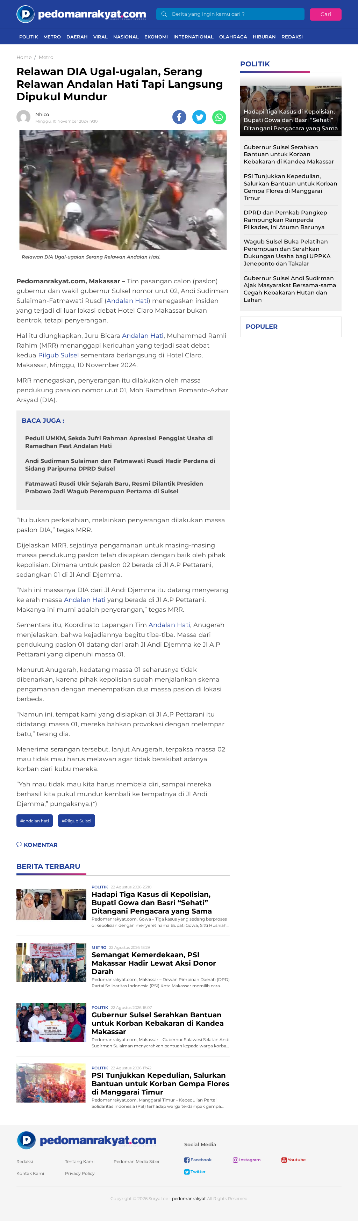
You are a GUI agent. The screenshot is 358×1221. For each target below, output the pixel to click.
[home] (86, 1139)
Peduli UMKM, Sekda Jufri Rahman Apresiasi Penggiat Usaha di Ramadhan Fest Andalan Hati (119, 442)
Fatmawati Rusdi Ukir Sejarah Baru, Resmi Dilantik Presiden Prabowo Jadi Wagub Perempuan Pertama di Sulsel (114, 487)
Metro (52, 36)
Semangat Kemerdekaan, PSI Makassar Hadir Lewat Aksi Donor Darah (154, 963)
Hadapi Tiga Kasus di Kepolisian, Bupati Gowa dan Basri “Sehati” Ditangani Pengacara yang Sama (152, 902)
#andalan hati (34, 820)
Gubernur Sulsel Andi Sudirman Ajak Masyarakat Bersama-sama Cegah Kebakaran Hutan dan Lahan (290, 289)
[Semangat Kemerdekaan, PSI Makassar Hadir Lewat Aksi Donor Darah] (51, 962)
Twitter (197, 1171)
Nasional (126, 36)
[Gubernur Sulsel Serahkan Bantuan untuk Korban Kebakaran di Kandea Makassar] (51, 1022)
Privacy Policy (80, 1173)
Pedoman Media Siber (137, 1161)
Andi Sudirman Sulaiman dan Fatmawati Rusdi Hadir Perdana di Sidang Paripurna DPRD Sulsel (120, 465)
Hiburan (264, 36)
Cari (326, 14)
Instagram (249, 1159)
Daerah (77, 36)
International (193, 36)
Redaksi (292, 36)
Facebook (200, 1159)
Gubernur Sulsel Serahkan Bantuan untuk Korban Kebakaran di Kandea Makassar (158, 1023)
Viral (100, 36)
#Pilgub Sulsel (76, 820)
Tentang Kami (79, 1161)
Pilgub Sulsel (58, 355)
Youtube (296, 1159)
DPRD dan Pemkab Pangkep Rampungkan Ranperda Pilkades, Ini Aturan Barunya (285, 220)
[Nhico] (25, 117)
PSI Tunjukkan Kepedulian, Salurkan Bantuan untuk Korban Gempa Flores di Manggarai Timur (161, 1083)
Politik (28, 36)
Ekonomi (156, 36)
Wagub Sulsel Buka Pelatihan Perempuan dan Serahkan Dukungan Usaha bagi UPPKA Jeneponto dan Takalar (287, 252)
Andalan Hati (127, 301)
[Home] (81, 13)
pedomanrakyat (189, 1198)
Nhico (42, 114)
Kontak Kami (30, 1173)
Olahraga (233, 36)
